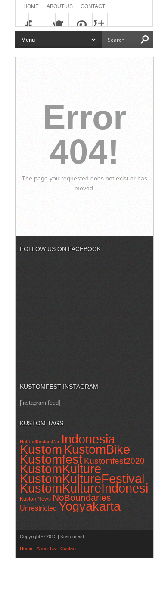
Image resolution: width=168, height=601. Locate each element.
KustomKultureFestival (82, 478)
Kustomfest (51, 459)
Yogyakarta (90, 506)
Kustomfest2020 (114, 460)
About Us (60, 6)
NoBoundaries (82, 498)
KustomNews (35, 499)
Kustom (41, 449)
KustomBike (97, 449)
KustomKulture (60, 469)
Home (31, 6)
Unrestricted (38, 508)
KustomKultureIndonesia (87, 488)
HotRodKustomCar (39, 441)
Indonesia (88, 439)
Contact (93, 6)
